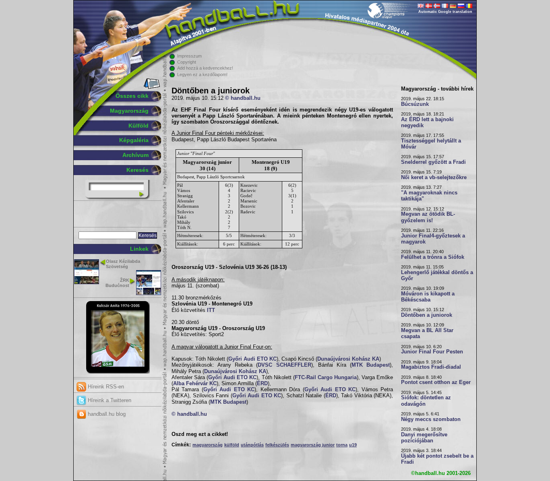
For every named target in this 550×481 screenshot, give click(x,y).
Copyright (186, 62)
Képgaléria (134, 140)
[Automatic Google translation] (421, 6)
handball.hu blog (106, 414)
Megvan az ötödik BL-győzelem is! (428, 217)
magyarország (207, 444)
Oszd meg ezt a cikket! (200, 434)
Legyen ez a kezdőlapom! (202, 74)
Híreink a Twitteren (108, 400)
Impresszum (189, 56)
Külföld (138, 125)
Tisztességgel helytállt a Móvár (431, 144)
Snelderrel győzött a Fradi (433, 162)
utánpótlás (252, 444)
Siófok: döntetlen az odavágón (426, 401)
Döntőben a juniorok (426, 315)
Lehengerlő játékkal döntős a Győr (437, 275)
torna (341, 444)
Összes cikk (132, 96)
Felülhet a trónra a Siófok (432, 257)
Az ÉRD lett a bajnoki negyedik (427, 122)
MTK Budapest (371, 365)
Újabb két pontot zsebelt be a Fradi (437, 459)
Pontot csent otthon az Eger (436, 382)
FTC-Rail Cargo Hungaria (326, 377)
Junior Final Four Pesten (432, 352)
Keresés (137, 170)
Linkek (139, 249)
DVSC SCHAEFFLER (284, 365)
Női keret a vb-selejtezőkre (434, 177)
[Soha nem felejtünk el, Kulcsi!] (118, 372)
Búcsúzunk (415, 104)
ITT (211, 310)
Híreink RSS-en (105, 387)
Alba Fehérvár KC (195, 383)
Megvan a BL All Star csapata (427, 333)
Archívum (135, 155)
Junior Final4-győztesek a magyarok (433, 239)
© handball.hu (243, 98)
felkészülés (277, 444)
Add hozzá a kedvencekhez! (205, 68)
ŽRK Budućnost (117, 283)
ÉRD (262, 383)
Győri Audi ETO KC (252, 359)
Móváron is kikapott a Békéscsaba (428, 297)
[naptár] (151, 87)
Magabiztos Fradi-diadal (431, 367)
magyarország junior (313, 444)
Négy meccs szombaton (431, 419)
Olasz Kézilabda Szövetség (123, 264)
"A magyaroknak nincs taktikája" (429, 196)
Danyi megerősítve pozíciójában (424, 438)
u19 (353, 444)
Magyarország (129, 110)
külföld (231, 444)
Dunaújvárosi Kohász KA (348, 359)
